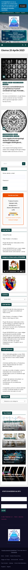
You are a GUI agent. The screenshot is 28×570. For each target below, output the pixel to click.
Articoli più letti (14, 559)
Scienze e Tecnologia (18, 82)
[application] (14, 266)
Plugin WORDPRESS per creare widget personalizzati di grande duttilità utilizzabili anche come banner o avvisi (14, 250)
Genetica (15, 421)
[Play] (4, 271)
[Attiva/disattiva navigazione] (25, 45)
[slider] (12, 271)
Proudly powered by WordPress (9, 550)
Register (23, 12)
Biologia (6, 455)
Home (2, 555)
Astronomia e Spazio (7, 134)
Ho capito (22, 6)
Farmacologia (12, 455)
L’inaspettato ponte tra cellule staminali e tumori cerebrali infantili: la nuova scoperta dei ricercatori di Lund (14, 389)
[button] (22, 45)
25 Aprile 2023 (8, 93)
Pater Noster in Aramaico (10, 239)
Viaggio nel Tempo (5, 559)
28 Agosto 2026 (9, 428)
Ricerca (10, 82)
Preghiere (17, 12)
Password (5, 180)
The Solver (5, 84)
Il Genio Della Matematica (8, 12)
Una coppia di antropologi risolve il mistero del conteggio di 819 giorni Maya (13, 141)
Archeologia (7, 438)
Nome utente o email (8, 173)
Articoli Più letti (7, 235)
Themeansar (14, 552)
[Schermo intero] (23, 271)
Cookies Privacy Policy (15, 555)
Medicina (5, 82)
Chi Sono (21, 559)
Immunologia (7, 472)
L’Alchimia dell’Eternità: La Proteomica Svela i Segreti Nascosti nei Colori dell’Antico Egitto (14, 364)
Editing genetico (8, 421)
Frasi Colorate (4, 563)
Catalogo (11, 563)
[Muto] (21, 271)
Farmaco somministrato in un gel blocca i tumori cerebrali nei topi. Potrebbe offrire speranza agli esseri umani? (13, 91)
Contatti (7, 555)
